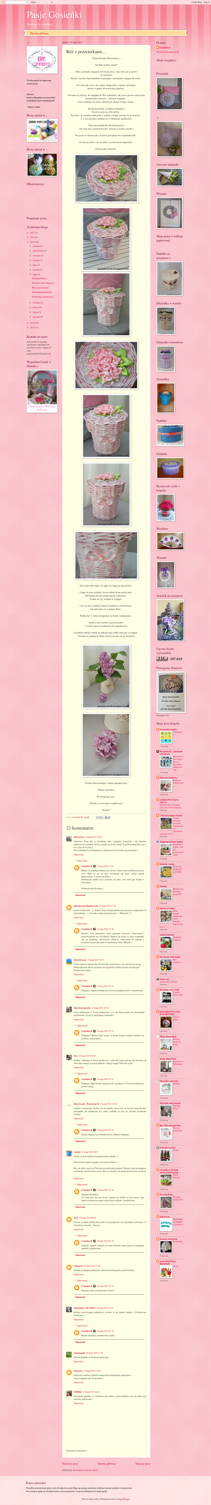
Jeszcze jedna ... (176, 1018)
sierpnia (36, 260)
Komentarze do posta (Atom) (85, 1470)
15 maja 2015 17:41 (105, 866)
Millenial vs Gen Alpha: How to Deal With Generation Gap (178, 763)
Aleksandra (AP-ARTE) (85, 1307)
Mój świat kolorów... (169, 777)
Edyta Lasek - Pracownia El (86, 1103)
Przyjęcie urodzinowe (178, 1198)
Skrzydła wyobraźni (169, 1081)
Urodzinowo (177, 733)
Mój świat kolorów (82, 1007)
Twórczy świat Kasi (168, 1239)
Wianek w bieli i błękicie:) (43, 282)
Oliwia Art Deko (167, 908)
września (37, 255)
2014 (32, 322)
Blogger (126, 1498)
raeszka (77, 1152)
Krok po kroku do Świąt (177, 1042)
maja (35, 274)
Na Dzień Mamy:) (39, 278)
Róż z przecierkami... (41, 287)
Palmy (175, 1150)
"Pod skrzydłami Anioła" (171, 815)
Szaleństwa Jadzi (167, 1147)
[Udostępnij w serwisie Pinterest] (109, 817)
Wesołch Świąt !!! (176, 1107)
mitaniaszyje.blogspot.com (86, 905)
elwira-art (164, 979)
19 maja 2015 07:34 (105, 1189)
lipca (35, 264)
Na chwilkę (178, 1241)
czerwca (36, 269)
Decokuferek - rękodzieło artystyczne (171, 753)
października (38, 250)
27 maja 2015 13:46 (92, 1370)
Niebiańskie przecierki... (42, 292)
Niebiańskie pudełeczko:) (43, 296)
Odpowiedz (79, 854)
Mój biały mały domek (170, 1103)
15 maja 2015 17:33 (107, 905)
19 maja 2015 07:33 (105, 1129)
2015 (32, 242)
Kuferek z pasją (167, 864)
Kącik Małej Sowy (168, 1058)
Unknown (78, 1265)
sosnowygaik (79, 1352)
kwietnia (37, 302)
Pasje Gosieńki (54, 14)
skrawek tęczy (80, 959)
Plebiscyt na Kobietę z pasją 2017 (178, 891)
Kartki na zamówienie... (178, 783)
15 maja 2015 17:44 (105, 929)
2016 (32, 237)
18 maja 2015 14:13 (105, 1307)
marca (35, 307)
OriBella (78, 1391)
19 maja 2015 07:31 (105, 986)
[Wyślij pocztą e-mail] (97, 817)
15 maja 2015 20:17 (95, 959)
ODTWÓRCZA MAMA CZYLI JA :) (178, 1222)
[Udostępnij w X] (103, 817)
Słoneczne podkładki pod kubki (177, 869)
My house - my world (169, 989)
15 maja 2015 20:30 (100, 1007)
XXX (76, 1217)
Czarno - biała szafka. (178, 993)
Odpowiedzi (82, 860)
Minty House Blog (168, 1036)
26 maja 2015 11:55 (94, 1352)
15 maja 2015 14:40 (93, 836)
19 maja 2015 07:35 (105, 1240)
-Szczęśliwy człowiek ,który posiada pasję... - (170, 1171)
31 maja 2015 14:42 (90, 1391)
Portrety (176, 1083)
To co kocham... (167, 1194)
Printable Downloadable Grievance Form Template (170, 806)
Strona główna (39, 33)
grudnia (36, 246)
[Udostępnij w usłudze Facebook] (106, 817)
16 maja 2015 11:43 (92, 1265)
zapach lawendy (167, 934)
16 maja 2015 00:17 (90, 1151)
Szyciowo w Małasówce (178, 1062)
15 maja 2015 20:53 (87, 1055)
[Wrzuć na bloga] (100, 817)
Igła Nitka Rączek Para (170, 1125)
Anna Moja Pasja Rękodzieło (168, 1262)
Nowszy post (70, 1463)
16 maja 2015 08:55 (87, 1217)
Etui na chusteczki (177, 1129)
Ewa (76, 1055)
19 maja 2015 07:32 (105, 1079)
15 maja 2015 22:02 (108, 1103)
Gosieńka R (86, 866)
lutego (36, 312)
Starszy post (142, 1463)
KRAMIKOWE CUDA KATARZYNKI (170, 1013)
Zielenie (163, 886)
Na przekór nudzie (168, 729)
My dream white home (170, 956)
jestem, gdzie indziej (168, 981)
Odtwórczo (79, 837)
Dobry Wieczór (176, 1176)
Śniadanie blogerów (177, 938)
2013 (32, 327)
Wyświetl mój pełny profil (167, 51)
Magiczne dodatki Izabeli (171, 841)
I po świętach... (177, 960)
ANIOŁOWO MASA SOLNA (169, 801)
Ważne (176, 1266)
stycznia (36, 316)
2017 (32, 232)
